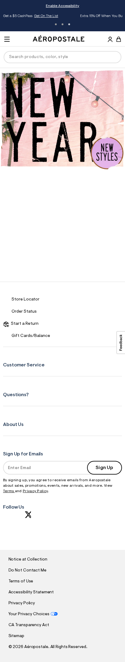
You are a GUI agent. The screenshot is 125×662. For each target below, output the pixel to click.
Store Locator (25, 299)
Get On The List (23, 16)
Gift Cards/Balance (31, 336)
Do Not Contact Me (27, 570)
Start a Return (24, 324)
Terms (9, 491)
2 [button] (62, 24)
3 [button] (69, 24)
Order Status (24, 312)
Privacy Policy (35, 491)
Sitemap (16, 636)
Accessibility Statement (31, 592)
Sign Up (104, 467)
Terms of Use (20, 581)
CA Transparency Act (28, 625)
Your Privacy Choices (28, 614)
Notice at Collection (27, 559)
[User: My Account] (110, 40)
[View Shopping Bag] (118, 39)
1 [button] (56, 24)
